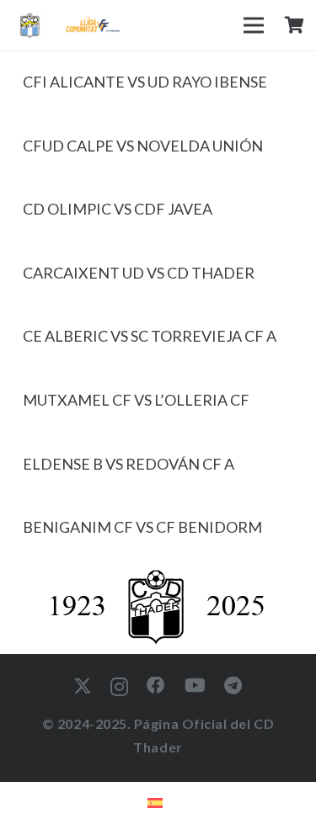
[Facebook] (156, 686)
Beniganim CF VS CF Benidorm (142, 527)
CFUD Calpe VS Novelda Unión (143, 145)
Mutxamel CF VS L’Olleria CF (136, 400)
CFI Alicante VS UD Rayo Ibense (145, 81)
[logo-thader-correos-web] (30, 25)
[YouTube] (195, 686)
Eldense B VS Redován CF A (128, 464)
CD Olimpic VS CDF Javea (117, 208)
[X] (82, 687)
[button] (254, 25)
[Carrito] (294, 25)
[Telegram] (233, 686)
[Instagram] (119, 687)
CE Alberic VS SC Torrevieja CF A (149, 336)
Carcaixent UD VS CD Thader (138, 272)
